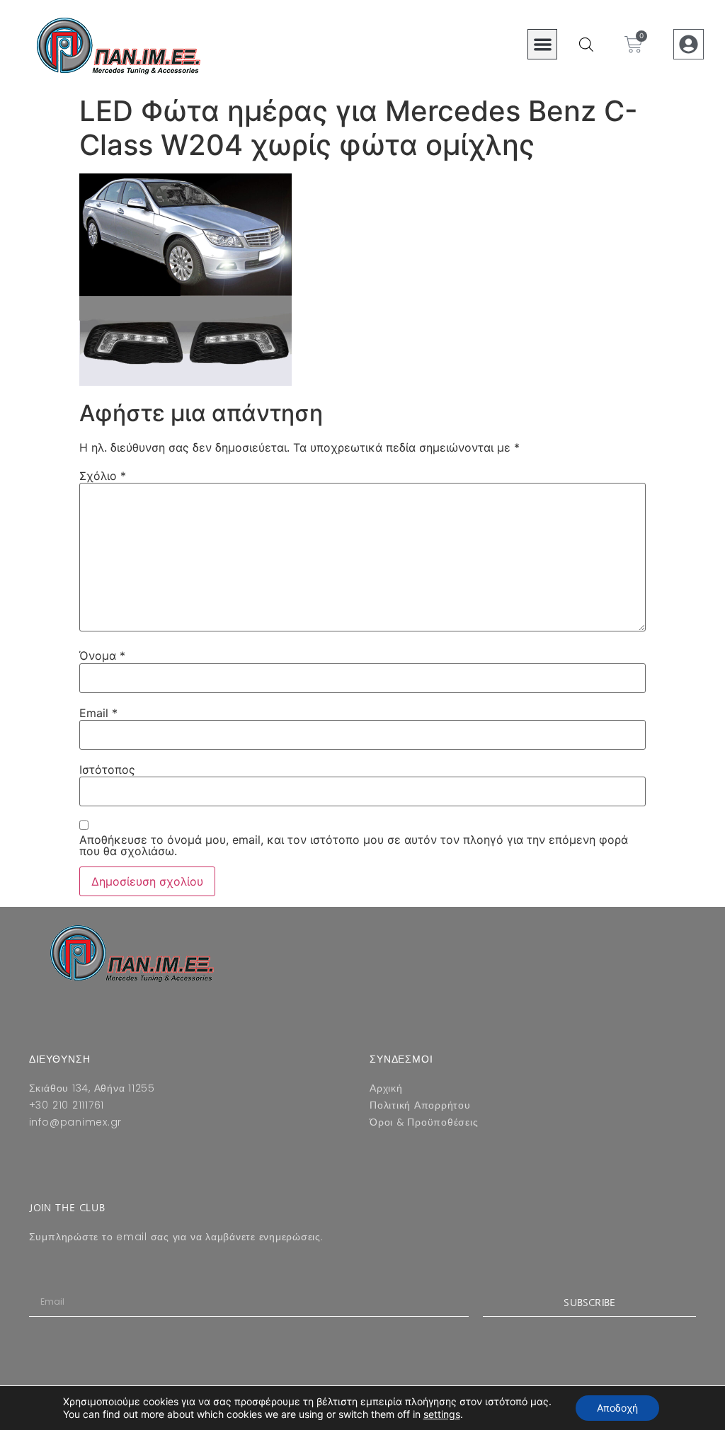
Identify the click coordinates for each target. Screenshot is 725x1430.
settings (441, 1414)
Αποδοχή (617, 1408)
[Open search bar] (586, 44)
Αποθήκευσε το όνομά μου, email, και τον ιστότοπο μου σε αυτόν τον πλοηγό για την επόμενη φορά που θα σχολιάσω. (353, 845)
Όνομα (102, 655)
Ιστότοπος (107, 769)
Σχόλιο (102, 475)
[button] (542, 44)
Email (98, 713)
